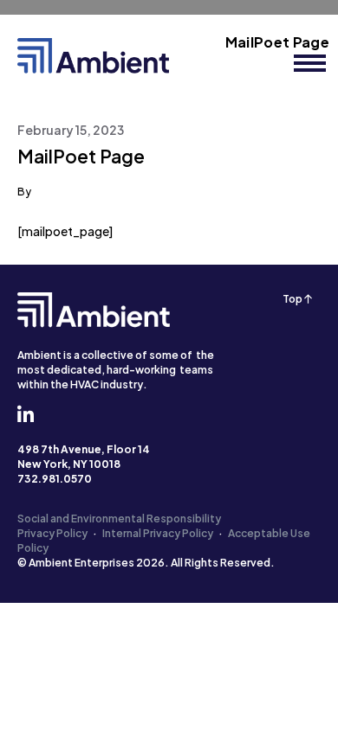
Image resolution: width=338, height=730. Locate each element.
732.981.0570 (54, 478)
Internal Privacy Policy (157, 533)
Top (293, 298)
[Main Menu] (310, 63)
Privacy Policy (52, 533)
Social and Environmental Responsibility (119, 518)
